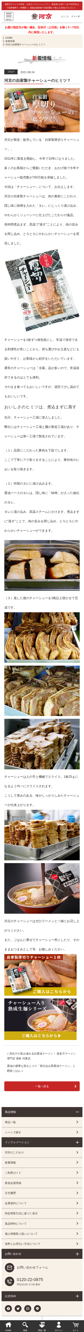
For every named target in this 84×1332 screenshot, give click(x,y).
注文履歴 (10, 1193)
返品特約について (16, 1223)
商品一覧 (10, 1122)
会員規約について (16, 1203)
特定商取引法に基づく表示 (21, 1213)
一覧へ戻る (42, 1086)
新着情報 (10, 41)
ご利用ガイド (13, 1172)
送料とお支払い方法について (22, 1243)
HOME (9, 37)
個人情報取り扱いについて (21, 1233)
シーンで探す (13, 1132)
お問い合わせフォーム (32, 1267)
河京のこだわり (14, 1152)
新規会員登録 (13, 1183)
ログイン (59, 1330)
